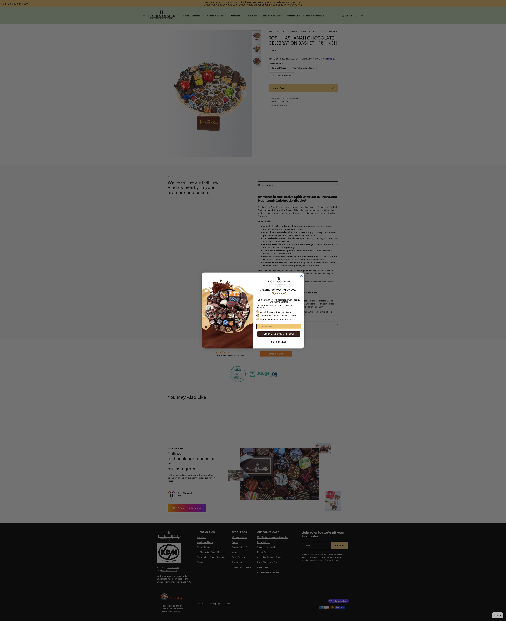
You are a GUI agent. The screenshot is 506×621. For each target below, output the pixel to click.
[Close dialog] (301, 275)
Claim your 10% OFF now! (278, 334)
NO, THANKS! (278, 342)
